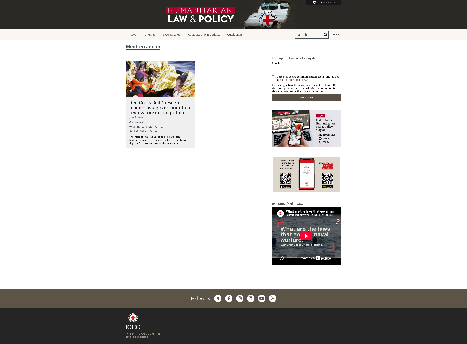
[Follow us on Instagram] (239, 298)
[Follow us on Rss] (272, 298)
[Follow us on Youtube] (261, 298)
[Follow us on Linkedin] (250, 298)
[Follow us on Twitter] (217, 298)
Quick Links (234, 34)
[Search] (325, 34)
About (133, 34)
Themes (150, 34)
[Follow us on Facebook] (228, 298)
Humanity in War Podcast (204, 34)
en (337, 34)
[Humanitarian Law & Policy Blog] (233, 14)
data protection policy (293, 79)
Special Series (171, 34)
